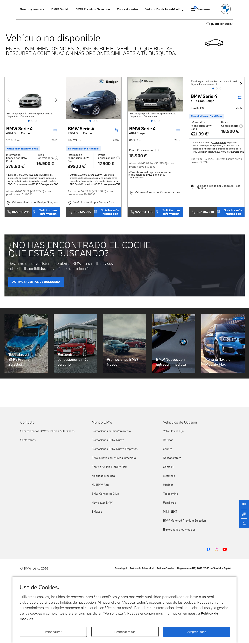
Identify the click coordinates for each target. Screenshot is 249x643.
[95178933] (93, 98)
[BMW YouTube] (225, 549)
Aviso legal (121, 568)
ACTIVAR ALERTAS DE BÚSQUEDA (36, 282)
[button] (29, 121)
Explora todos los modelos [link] (179, 529)
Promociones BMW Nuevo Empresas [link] (115, 449)
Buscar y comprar (32, 9)
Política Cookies (165, 568)
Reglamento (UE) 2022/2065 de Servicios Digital (204, 568)
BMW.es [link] (97, 511)
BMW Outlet (59, 9)
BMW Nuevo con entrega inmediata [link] (114, 458)
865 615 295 (21, 212)
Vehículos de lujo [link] (173, 431)
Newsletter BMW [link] (102, 502)
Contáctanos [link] (28, 440)
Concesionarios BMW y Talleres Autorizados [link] (47, 431)
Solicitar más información (48, 212)
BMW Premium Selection (92, 9)
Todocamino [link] (170, 493)
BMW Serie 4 (19, 130)
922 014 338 (144, 212)
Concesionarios (127, 9)
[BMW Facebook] (208, 549)
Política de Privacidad (141, 568)
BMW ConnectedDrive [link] (105, 493)
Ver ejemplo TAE (49, 184)
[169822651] (155, 98)
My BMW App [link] (100, 484)
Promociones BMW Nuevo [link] (108, 440)
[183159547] (32, 98)
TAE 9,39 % (35, 174)
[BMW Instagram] (216, 549)
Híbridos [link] (168, 484)
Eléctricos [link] (169, 476)
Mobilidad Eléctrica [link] (103, 476)
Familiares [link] (169, 502)
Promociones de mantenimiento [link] (111, 431)
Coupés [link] (167, 449)
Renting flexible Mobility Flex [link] (109, 467)
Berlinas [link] (168, 440)
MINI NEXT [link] (170, 511)
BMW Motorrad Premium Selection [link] (184, 520)
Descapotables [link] (172, 458)
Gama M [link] (168, 467)
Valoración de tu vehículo (162, 9)
